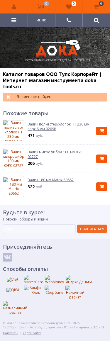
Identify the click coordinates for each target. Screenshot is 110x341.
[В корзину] (101, 131)
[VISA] (12, 279)
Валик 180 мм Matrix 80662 (51, 180)
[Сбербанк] (54, 290)
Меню (41, 20)
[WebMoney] (54, 279)
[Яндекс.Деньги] (79, 279)
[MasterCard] (33, 279)
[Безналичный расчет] (15, 308)
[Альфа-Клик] (33, 290)
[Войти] (14, 6)
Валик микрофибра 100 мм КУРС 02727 (56, 154)
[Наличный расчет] (75, 292)
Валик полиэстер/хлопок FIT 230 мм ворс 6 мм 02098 (58, 126)
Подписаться (92, 229)
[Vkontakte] (7, 257)
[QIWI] (12, 290)
